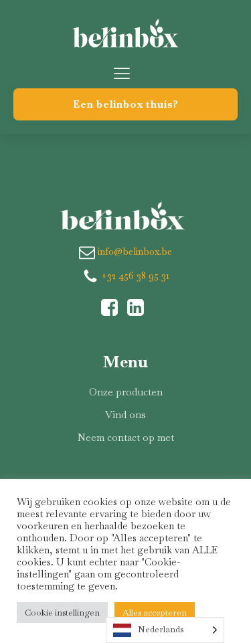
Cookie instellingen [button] (62, 612)
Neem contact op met (126, 437)
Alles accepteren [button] (154, 612)
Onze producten (126, 391)
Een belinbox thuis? (126, 104)
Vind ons (125, 414)
